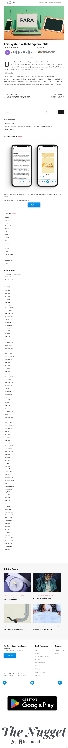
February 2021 (8, 471)
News (6, 234)
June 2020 (8, 495)
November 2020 (9, 480)
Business (7, 220)
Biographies (8, 217)
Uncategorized (9, 260)
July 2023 (7, 397)
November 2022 (9, 420)
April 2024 (7, 371)
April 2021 (7, 466)
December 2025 (9, 313)
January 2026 (8, 311)
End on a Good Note (11, 600)
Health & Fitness (9, 226)
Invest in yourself (57, 95)
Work (6, 263)
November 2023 (9, 385)
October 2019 (8, 518)
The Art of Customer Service (14, 629)
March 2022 (8, 443)
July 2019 (7, 526)
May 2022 (7, 437)
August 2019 (8, 523)
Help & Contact (59, 650)
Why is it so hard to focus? (42, 598)
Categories (42, 3)
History (7, 228)
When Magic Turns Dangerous (13, 274)
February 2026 (9, 308)
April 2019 (7, 535)
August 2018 (8, 549)
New (36, 650)
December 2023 (9, 382)
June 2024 (7, 365)
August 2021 (8, 454)
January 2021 (8, 474)
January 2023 (8, 414)
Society (7, 251)
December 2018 (9, 538)
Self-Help (7, 246)
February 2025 (9, 342)
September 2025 (9, 322)
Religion (7, 240)
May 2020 (7, 497)
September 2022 (9, 425)
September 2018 (9, 546)
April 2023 (7, 405)
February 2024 (9, 377)
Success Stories (9, 254)
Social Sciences (40, 662)
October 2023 (8, 388)
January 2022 (8, 448)
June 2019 (7, 529)
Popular (37, 653)
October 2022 (8, 423)
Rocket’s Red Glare (10, 280)
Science (7, 243)
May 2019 (7, 532)
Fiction (7, 223)
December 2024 (9, 348)
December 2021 (9, 451)
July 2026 (7, 293)
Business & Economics (42, 656)
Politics (7, 237)
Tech (6, 257)
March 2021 (8, 469)
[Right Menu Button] (67, 747)
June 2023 (7, 400)
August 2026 (8, 290)
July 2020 (7, 492)
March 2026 (8, 305)
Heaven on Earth (9, 123)
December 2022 (9, 417)
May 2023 (7, 402)
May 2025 (7, 333)
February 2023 (9, 411)
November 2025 (9, 316)
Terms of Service (9, 673)
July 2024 (7, 362)
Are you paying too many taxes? (17, 95)
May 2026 (7, 299)
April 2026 (7, 302)
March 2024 (8, 374)
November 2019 (9, 515)
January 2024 (8, 379)
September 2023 (9, 391)
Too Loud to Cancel (10, 277)
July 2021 (7, 457)
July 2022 (7, 431)
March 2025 (8, 339)
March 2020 (8, 503)
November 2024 (9, 351)
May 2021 (7, 463)
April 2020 (7, 500)
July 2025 (7, 328)
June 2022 (7, 434)
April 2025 (7, 336)
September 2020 (9, 486)
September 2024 (9, 356)
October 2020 (8, 483)
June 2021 (7, 460)
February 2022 (9, 446)
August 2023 (8, 394)
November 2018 (9, 541)
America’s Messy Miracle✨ (12, 129)
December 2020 (9, 477)
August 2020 (8, 489)
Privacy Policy (20, 673)
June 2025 (7, 331)
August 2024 (8, 359)
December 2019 (9, 512)
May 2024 (7, 368)
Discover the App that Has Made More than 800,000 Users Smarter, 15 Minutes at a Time (28, 126)
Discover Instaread (55, 3)
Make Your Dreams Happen (42, 629)
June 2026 (7, 296)
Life (6, 231)
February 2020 (9, 506)
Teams (57, 653)
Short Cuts (8, 249)
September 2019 (9, 520)
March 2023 (8, 408)
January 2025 (8, 345)
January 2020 (8, 509)
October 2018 (8, 543)
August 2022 (8, 428)
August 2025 (8, 325)
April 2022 (7, 440)
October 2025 (8, 319)
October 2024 (8, 354)
